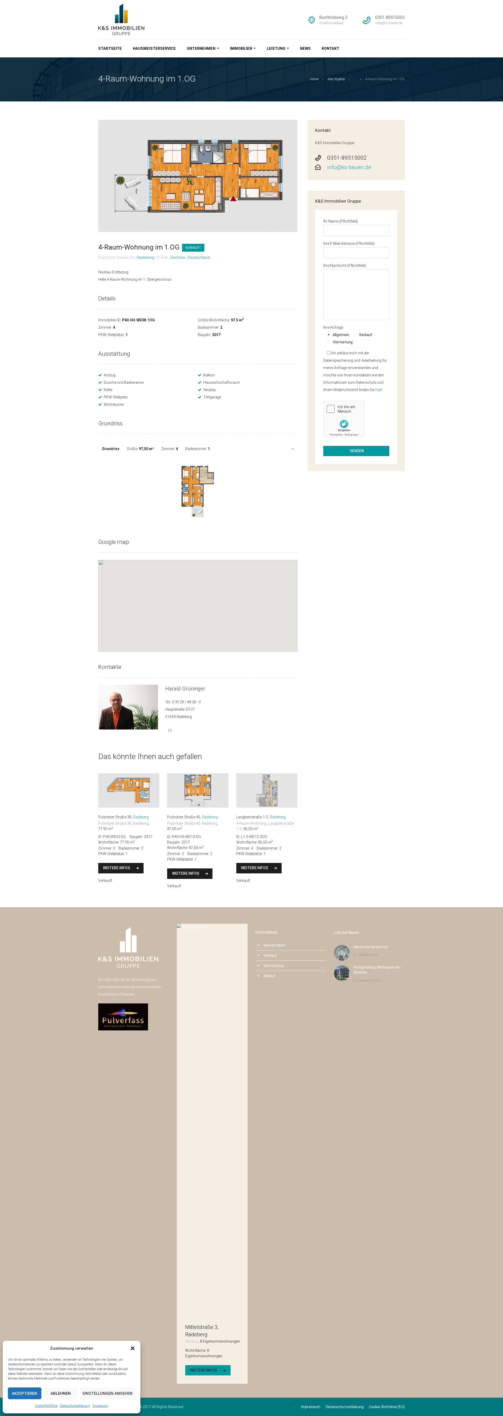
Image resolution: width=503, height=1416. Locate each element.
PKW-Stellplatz (116, 397)
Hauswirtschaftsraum (221, 382)
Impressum (100, 1406)
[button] (132, 1348)
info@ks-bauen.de (349, 167)
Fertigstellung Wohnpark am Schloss (377, 970)
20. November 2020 (367, 980)
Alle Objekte (336, 79)
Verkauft (193, 248)
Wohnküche (114, 404)
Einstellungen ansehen (108, 1393)
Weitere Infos (116, 868)
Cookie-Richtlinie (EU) (387, 1407)
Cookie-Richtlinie (46, 1406)
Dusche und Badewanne (124, 382)
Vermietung (273, 966)
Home (314, 79)
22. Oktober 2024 (365, 955)
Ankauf (270, 976)
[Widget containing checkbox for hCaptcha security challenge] (344, 419)
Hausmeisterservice (370, 947)
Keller (108, 390)
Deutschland (199, 257)
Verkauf (270, 955)
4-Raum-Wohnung (251, 823)
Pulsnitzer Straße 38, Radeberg (123, 823)
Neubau (209, 390)
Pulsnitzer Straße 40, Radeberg (192, 823)
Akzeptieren (24, 1393)
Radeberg (145, 257)
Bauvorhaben (275, 945)
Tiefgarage (212, 397)
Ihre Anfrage (333, 327)
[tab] (197, 448)
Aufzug (110, 375)
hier (378, 390)
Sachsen (178, 257)
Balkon (209, 375)
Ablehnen (61, 1393)
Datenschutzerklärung (75, 1406)
